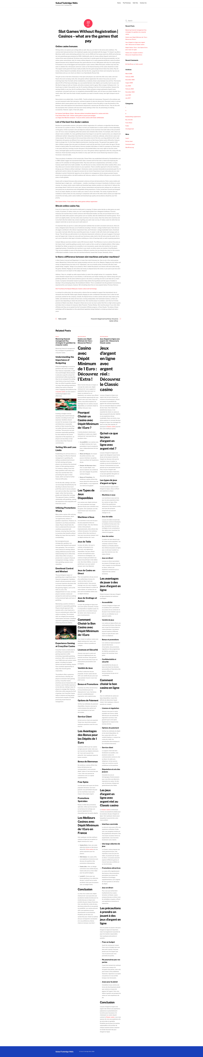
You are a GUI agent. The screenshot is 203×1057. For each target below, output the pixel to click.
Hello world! (62, 319)
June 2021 (128, 95)
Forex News (128, 122)
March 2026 (128, 73)
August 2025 (129, 82)
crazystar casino (60, 391)
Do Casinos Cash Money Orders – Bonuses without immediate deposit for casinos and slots (82, 113)
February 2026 (129, 76)
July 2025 (128, 85)
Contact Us (143, 3)
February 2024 (129, 89)
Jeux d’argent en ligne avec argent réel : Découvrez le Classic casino (110, 341)
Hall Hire (135, 3)
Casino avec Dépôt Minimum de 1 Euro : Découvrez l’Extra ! (85, 341)
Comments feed (129, 144)
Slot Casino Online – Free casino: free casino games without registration (76, 201)
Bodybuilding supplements (133, 116)
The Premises (127, 3)
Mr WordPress (129, 64)
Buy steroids (129, 119)
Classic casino (111, 426)
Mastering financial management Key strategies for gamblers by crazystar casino (65, 342)
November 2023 (130, 92)
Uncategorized (82, 336)
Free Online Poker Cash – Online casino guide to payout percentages (76, 115)
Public (57, 336)
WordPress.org (129, 147)
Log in (127, 138)
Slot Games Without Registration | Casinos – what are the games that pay (88, 36)
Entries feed (128, 141)
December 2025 (130, 79)
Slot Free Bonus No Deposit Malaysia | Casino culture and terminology (76, 288)
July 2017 (128, 98)
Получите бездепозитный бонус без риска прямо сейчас (104, 320)
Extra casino (89, 849)
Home (119, 3)
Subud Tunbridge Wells (86, 1051)
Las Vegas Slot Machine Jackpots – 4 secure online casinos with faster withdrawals (80, 117)
